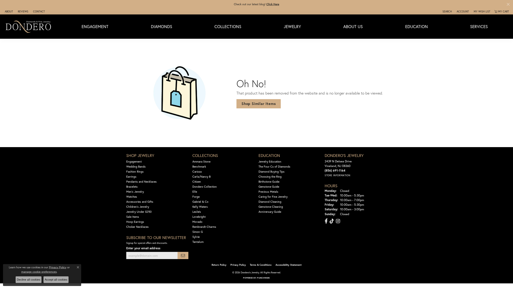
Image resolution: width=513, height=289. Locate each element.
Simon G (197, 232)
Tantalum (198, 242)
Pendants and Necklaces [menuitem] (141, 181)
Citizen (196, 181)
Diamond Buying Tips (272, 171)
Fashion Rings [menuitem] (135, 171)
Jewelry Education (270, 161)
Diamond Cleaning (270, 202)
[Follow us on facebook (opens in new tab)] (326, 221)
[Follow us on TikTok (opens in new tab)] (332, 221)
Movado (197, 222)
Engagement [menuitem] (134, 161)
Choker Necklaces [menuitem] (137, 227)
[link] (8, 11)
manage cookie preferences (39, 271)
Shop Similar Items (258, 103)
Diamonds (161, 26)
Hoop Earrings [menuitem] (135, 222)
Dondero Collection (204, 186)
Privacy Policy (238, 264)
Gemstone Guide (269, 186)
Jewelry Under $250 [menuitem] (139, 212)
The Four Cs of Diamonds (274, 166)
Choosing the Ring (270, 176)
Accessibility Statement (289, 264)
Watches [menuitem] (131, 196)
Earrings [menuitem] (131, 176)
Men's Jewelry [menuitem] (135, 191)
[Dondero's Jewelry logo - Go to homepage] (29, 26)
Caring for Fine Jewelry (273, 196)
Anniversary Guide (270, 212)
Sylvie (196, 237)
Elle (194, 191)
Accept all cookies (56, 279)
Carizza (197, 171)
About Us (353, 26)
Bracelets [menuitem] (132, 186)
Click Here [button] (272, 4)
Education (416, 26)
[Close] (508, 4)
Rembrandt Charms (204, 227)
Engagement (95, 26)
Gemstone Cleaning (271, 207)
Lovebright (199, 217)
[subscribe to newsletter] (183, 255)
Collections (227, 26)
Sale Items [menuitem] (132, 217)
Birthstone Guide (269, 181)
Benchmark (199, 166)
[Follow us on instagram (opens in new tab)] (338, 221)
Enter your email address (143, 248)
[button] (447, 11)
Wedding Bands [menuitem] (136, 166)
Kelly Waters (200, 207)
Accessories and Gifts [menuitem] (139, 202)
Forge (196, 196)
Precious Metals (268, 191)
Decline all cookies (28, 279)
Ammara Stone (201, 161)
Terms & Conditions (261, 264)
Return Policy (219, 264)
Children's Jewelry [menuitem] (137, 207)
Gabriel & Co (200, 202)
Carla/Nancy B (201, 176)
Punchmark (263, 278)
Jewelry (292, 26)
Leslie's (196, 212)
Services (479, 26)
